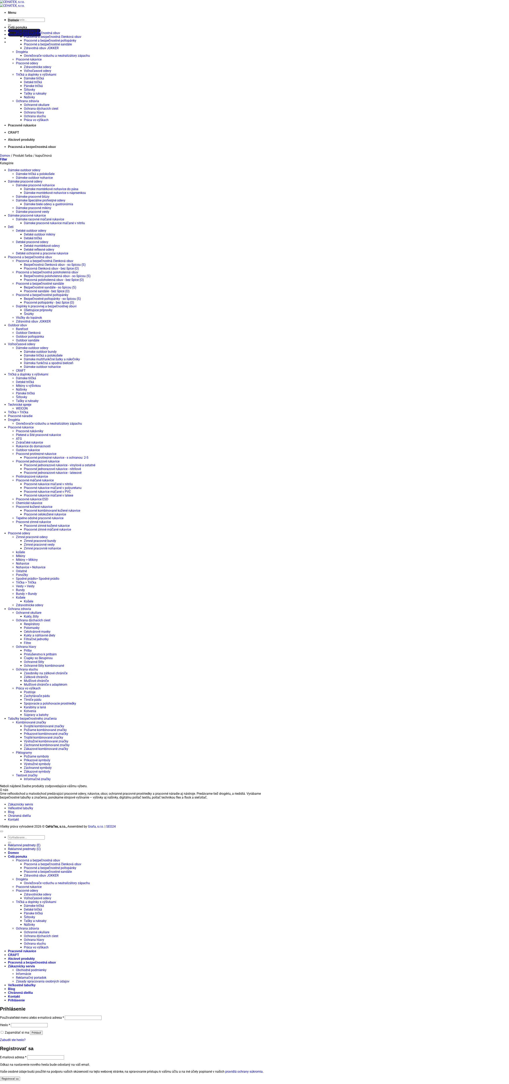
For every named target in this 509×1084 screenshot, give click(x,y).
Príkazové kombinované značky (46, 734)
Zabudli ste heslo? (13, 1040)
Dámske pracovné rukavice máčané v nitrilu (54, 223)
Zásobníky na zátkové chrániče (45, 673)
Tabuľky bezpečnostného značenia (32, 718)
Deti (11, 227)
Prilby (28, 650)
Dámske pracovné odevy (25, 181)
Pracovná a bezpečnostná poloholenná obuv (47, 272)
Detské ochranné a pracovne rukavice (42, 253)
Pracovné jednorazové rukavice (37, 461)
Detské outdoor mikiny (39, 234)
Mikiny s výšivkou (28, 386)
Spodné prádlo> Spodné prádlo (37, 579)
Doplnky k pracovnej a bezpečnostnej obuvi (46, 306)
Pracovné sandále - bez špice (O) (47, 291)
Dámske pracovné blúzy (33, 196)
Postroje (29, 692)
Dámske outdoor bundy (40, 352)
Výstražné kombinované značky (46, 741)
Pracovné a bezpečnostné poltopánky (50, 40)
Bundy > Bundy (26, 594)
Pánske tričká (33, 86)
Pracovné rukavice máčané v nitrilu (48, 484)
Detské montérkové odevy (42, 246)
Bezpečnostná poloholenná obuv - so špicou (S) (57, 276)
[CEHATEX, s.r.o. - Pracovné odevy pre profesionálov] (12, 4)
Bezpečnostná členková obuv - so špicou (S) (55, 265)
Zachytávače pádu (37, 696)
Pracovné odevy (27, 63)
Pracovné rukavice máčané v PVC (47, 492)
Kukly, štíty (31, 616)
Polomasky (32, 628)
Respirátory (32, 624)
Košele (20, 597)
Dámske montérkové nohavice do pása (51, 189)
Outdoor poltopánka (30, 336)
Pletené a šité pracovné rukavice (38, 435)
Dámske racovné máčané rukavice (40, 219)
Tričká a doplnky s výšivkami (36, 74)
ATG (19, 439)
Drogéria (22, 52)
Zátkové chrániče (36, 677)
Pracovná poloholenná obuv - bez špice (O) (54, 280)
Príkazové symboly (37, 760)
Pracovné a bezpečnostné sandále (48, 44)
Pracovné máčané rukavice (35, 480)
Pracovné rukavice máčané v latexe (48, 495)
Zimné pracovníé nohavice (42, 548)
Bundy (20, 590)
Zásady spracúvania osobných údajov (42, 981)
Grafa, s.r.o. (96, 826)
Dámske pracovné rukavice (27, 215)
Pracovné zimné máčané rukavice (47, 529)
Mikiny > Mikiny (27, 560)
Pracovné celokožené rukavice (45, 514)
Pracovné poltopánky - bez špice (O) (49, 302)
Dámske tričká (34, 78)
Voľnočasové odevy (37, 71)
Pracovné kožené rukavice (34, 507)
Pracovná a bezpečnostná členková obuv (52, 37)
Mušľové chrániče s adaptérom (45, 684)
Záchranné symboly (38, 768)
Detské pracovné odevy (32, 242)
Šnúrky (29, 314)
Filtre (27, 643)
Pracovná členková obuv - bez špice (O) (51, 268)
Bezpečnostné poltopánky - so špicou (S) (52, 299)
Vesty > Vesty (25, 586)
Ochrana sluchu (35, 116)
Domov (13, 20)
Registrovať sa (10, 1078)
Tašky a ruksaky (35, 93)
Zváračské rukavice (29, 442)
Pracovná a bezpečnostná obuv (38, 33)
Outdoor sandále (27, 340)
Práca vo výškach (36, 120)
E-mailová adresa (13, 1057)
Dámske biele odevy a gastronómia (48, 204)
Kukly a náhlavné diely (39, 635)
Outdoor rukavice (28, 450)
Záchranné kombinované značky (47, 745)
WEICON (22, 408)
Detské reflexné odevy (39, 249)
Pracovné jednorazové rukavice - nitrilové (52, 469)
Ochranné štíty (34, 662)
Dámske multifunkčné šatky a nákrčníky (52, 359)
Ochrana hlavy (34, 112)
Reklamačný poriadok (31, 977)
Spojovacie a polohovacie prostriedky (50, 703)
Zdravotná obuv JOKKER (41, 48)
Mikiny (20, 556)
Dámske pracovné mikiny (33, 208)
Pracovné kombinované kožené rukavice (52, 510)
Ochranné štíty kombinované (44, 666)
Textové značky (27, 775)
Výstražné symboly (37, 764)
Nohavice (22, 563)
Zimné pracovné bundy (40, 541)
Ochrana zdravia (27, 101)
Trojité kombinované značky (43, 737)
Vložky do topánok (29, 318)
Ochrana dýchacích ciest (41, 108)
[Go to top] (1, 831)
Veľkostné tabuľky (20, 808)
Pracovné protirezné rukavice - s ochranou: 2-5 (56, 457)
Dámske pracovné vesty (32, 212)
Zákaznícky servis (20, 804)
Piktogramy (24, 753)
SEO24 (111, 826)
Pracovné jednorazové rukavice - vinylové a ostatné (59, 465)
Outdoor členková (28, 333)
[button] (12, 12)
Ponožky (22, 575)
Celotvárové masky (37, 631)
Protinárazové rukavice (32, 476)
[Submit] (9, 24)
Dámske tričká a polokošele (35, 174)
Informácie (23, 974)
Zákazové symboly (37, 771)
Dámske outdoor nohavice (34, 178)
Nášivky (29, 97)
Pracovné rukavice (29, 59)
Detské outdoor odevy (31, 231)
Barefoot (22, 329)
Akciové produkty (21, 139)
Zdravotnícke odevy (37, 67)
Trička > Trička (18, 412)
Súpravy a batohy (36, 715)
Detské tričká (33, 82)
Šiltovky (29, 90)
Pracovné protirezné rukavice (36, 454)
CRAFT (13, 132)
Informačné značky (37, 779)
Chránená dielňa (19, 816)
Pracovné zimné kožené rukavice (47, 526)
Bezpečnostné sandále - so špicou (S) (50, 287)
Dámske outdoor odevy (24, 170)
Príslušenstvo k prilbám (40, 654)
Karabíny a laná (35, 707)
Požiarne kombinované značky (45, 730)
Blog (11, 812)
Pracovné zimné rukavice (33, 522)
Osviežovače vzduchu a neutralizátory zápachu (57, 56)
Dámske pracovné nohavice (35, 185)
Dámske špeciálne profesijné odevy (40, 200)
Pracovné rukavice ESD (32, 499)
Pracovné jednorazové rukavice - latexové (53, 473)
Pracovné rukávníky (29, 431)
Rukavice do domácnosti (33, 446)
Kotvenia (30, 711)
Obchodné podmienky (31, 970)
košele (20, 552)
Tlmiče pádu (32, 700)
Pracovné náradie (20, 416)
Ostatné (21, 571)
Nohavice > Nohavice (30, 567)
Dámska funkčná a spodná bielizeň (48, 363)
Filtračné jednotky (36, 639)
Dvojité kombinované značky (44, 726)
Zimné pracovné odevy (32, 537)
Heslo (5, 1025)
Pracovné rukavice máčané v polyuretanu (53, 488)
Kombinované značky (31, 722)
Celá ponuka (17, 27)
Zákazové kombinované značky (46, 749)
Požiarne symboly (36, 756)
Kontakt (13, 819)
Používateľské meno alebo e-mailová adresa (32, 1017)
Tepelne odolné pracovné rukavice (39, 518)
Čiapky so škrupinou (38, 658)
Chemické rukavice (29, 503)
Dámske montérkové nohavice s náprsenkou (55, 193)
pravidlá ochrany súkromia (244, 1071)
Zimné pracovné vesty (39, 544)
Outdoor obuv (17, 325)
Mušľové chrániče (36, 681)
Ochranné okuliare (36, 105)
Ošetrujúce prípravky (38, 310)
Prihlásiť (36, 1032)
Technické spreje (19, 405)
